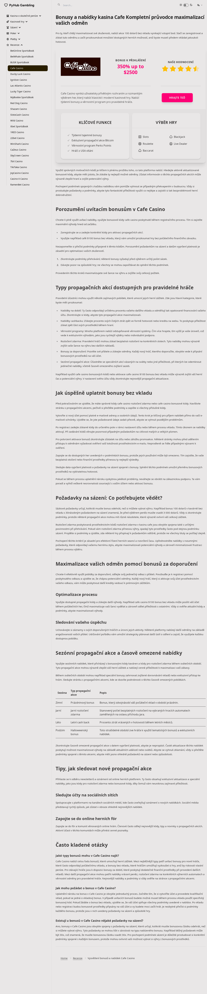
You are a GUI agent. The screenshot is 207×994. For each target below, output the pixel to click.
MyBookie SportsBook (21, 97)
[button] (199, 5)
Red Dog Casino (18, 103)
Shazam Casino (18, 108)
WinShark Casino (19, 143)
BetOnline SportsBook (22, 50)
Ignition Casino (18, 79)
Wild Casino (16, 120)
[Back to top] (201, 988)
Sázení (13, 27)
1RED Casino (17, 132)
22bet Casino (17, 138)
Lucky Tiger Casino (20, 91)
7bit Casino (16, 161)
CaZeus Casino (18, 149)
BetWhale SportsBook (21, 56)
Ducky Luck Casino (20, 74)
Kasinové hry (17, 21)
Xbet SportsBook (19, 126)
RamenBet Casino (19, 184)
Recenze (77, 958)
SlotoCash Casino (19, 114)
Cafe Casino (16, 68)
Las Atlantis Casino (20, 85)
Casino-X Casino (19, 178)
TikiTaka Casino (18, 167)
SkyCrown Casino (19, 155)
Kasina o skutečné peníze (24, 15)
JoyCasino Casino (19, 172)
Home (64, 958)
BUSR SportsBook (19, 62)
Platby (13, 39)
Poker (13, 33)
